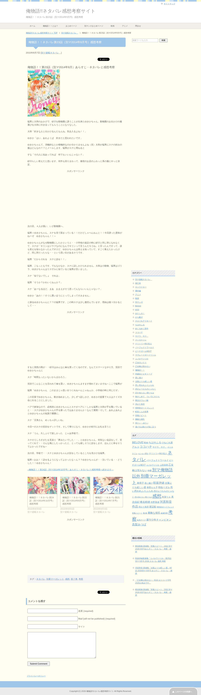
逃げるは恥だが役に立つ (145, 427)
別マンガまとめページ (93, 26)
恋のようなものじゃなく (145, 389)
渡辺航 (152, 507)
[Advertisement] (75, 195)
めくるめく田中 (141, 329)
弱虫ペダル (164, 487)
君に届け (139, 378)
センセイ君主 (143, 454)
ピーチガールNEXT (143, 351)
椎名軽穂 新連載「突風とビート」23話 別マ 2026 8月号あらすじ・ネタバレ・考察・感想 (153, 592)
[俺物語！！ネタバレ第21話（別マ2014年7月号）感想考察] (108, 485)
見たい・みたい (141, 423)
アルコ (135, 447)
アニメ (125, 26)
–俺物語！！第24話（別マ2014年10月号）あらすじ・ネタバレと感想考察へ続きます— (70, 469)
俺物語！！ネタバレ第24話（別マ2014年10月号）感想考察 (41, 500)
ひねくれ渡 (167, 442)
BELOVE (137, 442)
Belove (138, 306)
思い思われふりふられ (144, 385)
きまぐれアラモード (143, 321)
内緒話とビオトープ (143, 374)
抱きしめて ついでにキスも (147, 397)
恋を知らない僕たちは (144, 393)
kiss (146, 442)
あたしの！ (140, 313)
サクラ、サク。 (141, 336)
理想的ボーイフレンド (144, 408)
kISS (137, 310)
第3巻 (145, 513)
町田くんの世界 (141, 412)
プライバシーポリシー (36, 676)
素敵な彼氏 (140, 419)
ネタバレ (40, 579)
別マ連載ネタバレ (51, 52)
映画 (112, 26)
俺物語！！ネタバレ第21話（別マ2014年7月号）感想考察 (107, 500)
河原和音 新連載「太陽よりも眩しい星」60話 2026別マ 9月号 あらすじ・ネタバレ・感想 (153, 571)
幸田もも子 (152, 487)
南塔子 (140, 483)
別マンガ (139, 302)
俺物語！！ (140, 370)
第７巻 (74, 579)
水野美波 (155, 502)
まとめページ (71, 26)
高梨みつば (139, 524)
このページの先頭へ (183, 692)
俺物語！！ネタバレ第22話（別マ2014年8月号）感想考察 (74, 500)
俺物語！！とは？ (50, 26)
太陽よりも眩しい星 (143, 381)
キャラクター (141, 287)
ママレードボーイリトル (145, 355)
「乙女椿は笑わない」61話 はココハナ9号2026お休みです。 (153, 581)
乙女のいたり (141, 363)
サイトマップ (169, 4)
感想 (67, 579)
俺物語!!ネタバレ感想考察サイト (60, 11)
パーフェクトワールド (144, 347)
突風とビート (141, 415)
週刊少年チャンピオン (158, 519)
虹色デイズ (141, 520)
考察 (81, 579)
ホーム (32, 26)
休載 (150, 470)
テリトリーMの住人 (143, 344)
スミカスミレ (141, 340)
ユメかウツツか (141, 359)
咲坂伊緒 (158, 482)
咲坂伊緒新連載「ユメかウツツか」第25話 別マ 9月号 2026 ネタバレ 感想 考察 (153, 559)
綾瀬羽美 (164, 513)
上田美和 (164, 465)
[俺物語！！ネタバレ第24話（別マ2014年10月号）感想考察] (42, 485)
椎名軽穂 (145, 502)
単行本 (138, 283)
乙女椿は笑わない (142, 366)
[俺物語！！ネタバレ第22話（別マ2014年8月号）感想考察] (75, 485)
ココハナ (139, 332)
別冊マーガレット (55, 579)
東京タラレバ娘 (141, 400)
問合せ (138, 26)
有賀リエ (166, 497)
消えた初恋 (140, 404)
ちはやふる (140, 325)
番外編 (138, 291)
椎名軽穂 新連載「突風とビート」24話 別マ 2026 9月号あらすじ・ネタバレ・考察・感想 (153, 549)
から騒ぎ (139, 317)
